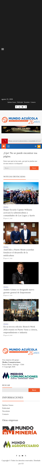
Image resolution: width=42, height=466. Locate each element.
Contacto (33, 102)
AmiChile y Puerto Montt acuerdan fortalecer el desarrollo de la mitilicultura (18, 252)
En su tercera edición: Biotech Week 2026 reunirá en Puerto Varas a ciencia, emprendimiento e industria (20, 329)
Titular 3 (5, 323)
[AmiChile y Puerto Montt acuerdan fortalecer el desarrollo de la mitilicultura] (21, 233)
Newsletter (27, 102)
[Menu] (8, 146)
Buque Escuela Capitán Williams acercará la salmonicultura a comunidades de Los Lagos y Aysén (19, 212)
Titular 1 (5, 206)
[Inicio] (4, 146)
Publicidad (20, 102)
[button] (8, 146)
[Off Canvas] (2, 49)
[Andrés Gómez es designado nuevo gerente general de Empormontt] (21, 273)
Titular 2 (5, 246)
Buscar (6, 385)
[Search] (35, 146)
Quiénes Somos (12, 102)
